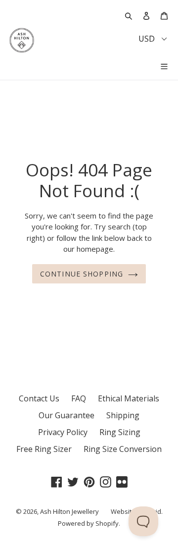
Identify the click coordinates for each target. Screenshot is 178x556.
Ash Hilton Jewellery (69, 511)
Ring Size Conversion (123, 449)
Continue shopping (81, 273)
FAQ (78, 398)
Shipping (122, 415)
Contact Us (39, 398)
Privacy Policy (63, 432)
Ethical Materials (128, 398)
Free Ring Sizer (44, 449)
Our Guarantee (66, 415)
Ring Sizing (119, 432)
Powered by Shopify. (89, 523)
